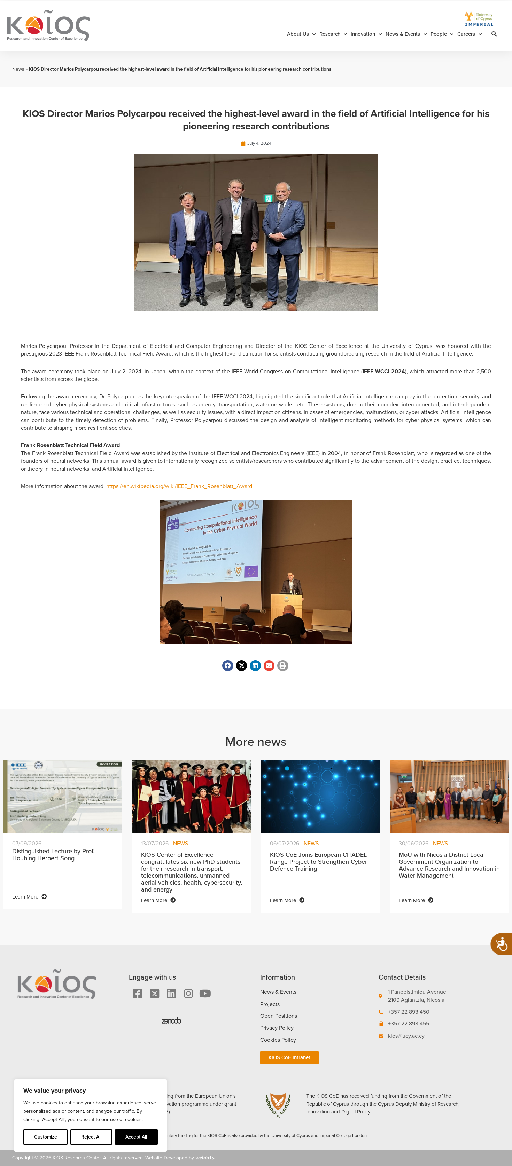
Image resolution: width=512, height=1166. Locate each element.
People (438, 34)
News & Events (403, 34)
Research (329, 34)
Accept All (136, 1137)
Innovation (363, 34)
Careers (466, 34)
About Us (298, 34)
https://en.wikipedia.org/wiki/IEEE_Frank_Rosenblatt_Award (180, 486)
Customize (45, 1137)
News (18, 68)
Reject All (91, 1137)
